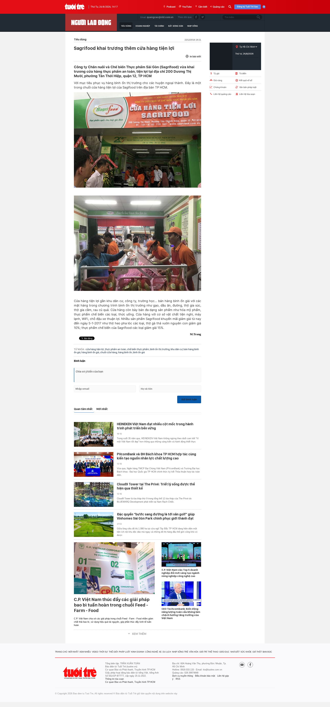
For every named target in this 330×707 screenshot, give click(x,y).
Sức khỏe (245, 652)
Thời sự (103, 652)
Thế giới (113, 652)
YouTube (187, 6)
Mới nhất (102, 409)
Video (95, 652)
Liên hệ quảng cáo (222, 94)
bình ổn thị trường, (160, 349)
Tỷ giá (216, 73)
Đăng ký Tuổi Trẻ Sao (247, 6)
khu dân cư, (177, 349)
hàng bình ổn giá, (90, 352)
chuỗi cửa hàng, (109, 352)
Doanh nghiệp (143, 26)
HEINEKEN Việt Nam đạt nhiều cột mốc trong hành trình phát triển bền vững (155, 426)
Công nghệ (151, 652)
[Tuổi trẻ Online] (80, 673)
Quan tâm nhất (83, 409)
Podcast (171, 6)
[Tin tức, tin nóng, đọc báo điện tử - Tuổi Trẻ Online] (74, 6)
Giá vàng (217, 80)
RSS (178, 679)
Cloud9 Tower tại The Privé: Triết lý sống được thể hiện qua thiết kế (156, 486)
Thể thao (213, 652)
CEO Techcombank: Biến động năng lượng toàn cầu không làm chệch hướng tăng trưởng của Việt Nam (181, 613)
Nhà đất (235, 652)
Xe (160, 652)
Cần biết (202, 6)
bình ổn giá (139, 352)
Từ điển (242, 73)
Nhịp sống (192, 26)
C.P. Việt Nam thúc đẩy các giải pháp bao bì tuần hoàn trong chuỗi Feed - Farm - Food (112, 605)
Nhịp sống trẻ (180, 652)
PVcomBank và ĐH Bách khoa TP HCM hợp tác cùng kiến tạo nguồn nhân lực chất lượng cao (156, 456)
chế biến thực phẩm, (138, 349)
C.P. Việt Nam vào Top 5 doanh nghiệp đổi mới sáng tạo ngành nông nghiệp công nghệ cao (180, 573)
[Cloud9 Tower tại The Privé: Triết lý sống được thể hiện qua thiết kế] (93, 494)
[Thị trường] (91, 22)
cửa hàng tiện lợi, (95, 349)
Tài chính (159, 26)
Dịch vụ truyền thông (182, 676)
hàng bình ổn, (125, 352)
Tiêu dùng (126, 26)
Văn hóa (193, 652)
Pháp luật (124, 652)
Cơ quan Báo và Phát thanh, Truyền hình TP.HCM (130, 682)
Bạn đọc (267, 652)
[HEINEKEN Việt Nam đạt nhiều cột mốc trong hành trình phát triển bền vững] (93, 434)
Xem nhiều (85, 652)
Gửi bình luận (189, 399)
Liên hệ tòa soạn (247, 94)
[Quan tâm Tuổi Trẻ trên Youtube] (242, 665)
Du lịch (167, 652)
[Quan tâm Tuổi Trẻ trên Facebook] (250, 665)
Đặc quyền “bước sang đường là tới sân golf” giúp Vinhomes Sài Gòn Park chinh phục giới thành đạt (156, 516)
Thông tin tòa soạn (114, 679)
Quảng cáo (218, 6)
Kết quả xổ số (245, 80)
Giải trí (203, 652)
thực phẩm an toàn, (116, 349)
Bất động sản (175, 26)
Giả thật (257, 652)
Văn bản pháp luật (247, 87)
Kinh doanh (137, 652)
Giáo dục (224, 652)
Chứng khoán (219, 87)
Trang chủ (61, 652)
